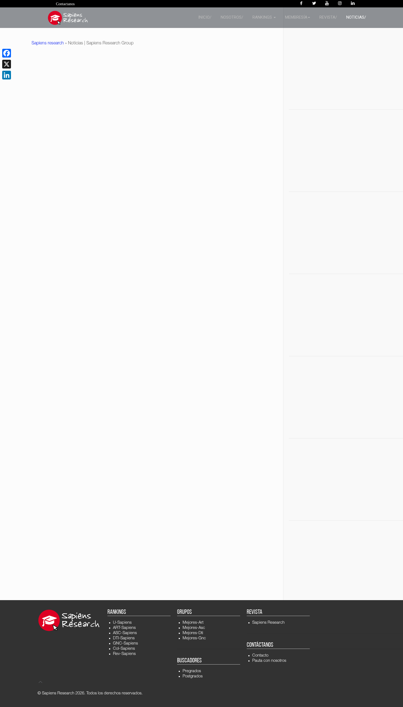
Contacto (260, 656)
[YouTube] (327, 4)
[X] (6, 64)
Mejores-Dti (193, 633)
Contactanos (65, 4)
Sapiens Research (268, 623)
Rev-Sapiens (124, 654)
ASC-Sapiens (125, 633)
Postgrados (193, 676)
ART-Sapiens (124, 628)
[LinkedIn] (6, 75)
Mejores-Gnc (194, 638)
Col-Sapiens (124, 649)
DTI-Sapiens (124, 638)
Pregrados (192, 671)
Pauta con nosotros (269, 661)
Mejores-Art (193, 623)
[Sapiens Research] (68, 18)
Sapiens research (48, 43)
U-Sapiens (122, 623)
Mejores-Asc (194, 628)
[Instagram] (340, 4)
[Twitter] (314, 4)
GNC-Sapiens (125, 644)
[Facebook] (301, 4)
